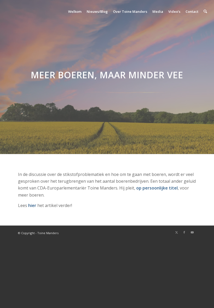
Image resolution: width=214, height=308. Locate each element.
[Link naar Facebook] (184, 232)
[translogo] (29, 11)
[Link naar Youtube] (192, 232)
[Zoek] (205, 11)
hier (32, 205)
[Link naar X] (176, 232)
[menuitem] (75, 11)
